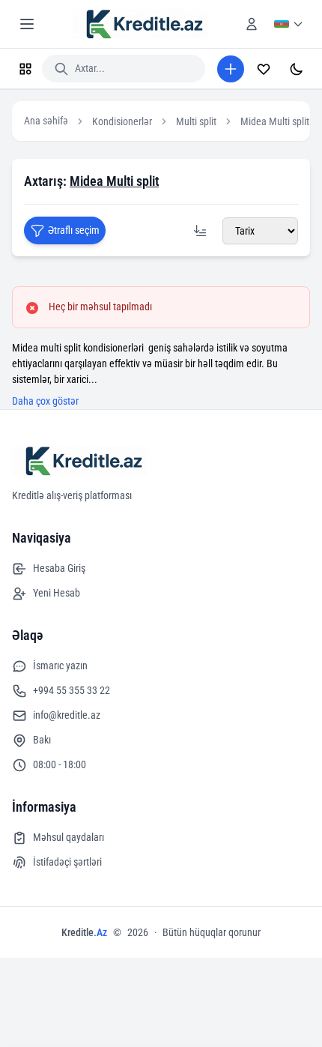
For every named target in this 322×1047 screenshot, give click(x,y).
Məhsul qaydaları (68, 837)
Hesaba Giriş (59, 568)
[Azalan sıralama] (199, 230)
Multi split (196, 121)
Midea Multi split (274, 121)
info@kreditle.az (66, 715)
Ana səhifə (46, 121)
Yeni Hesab (56, 593)
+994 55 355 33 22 (71, 690)
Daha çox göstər (45, 401)
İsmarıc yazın (60, 666)
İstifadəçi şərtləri (67, 862)
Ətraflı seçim (74, 230)
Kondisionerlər (122, 121)
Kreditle (84, 932)
